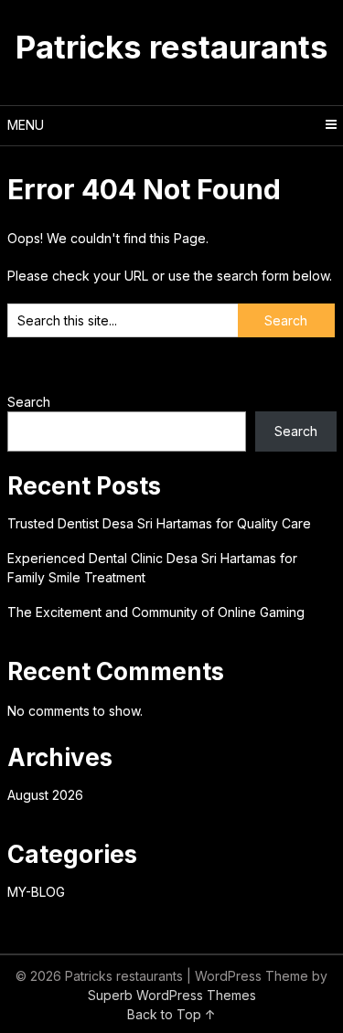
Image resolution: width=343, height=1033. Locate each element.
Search (28, 402)
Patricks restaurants (172, 46)
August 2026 (45, 795)
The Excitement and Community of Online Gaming (156, 612)
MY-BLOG (36, 892)
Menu (25, 125)
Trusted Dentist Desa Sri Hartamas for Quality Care (159, 523)
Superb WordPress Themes (172, 995)
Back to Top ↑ (171, 1014)
